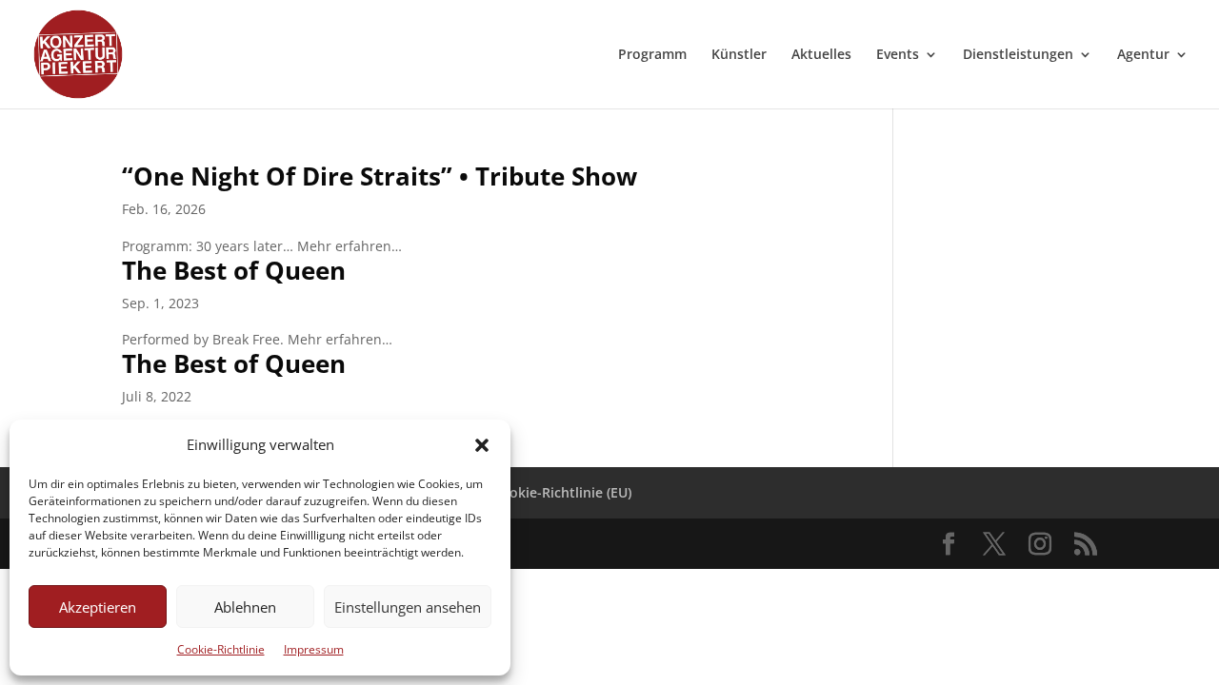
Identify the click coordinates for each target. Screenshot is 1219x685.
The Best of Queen (234, 270)
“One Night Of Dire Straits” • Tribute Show (379, 176)
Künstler (739, 55)
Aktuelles (821, 55)
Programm (652, 55)
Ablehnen (245, 606)
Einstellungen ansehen (407, 606)
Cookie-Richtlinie (221, 649)
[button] (481, 445)
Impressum (314, 649)
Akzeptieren (97, 606)
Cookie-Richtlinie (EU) (561, 492)
